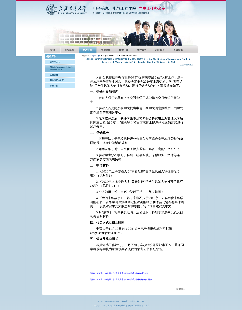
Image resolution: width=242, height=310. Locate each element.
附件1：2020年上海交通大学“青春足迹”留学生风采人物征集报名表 (119, 273)
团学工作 (123, 50)
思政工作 (87, 50)
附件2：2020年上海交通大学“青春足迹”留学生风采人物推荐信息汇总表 (121, 279)
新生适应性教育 (57, 80)
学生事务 (142, 50)
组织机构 (69, 50)
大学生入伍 (55, 62)
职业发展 (160, 50)
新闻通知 (54, 75)
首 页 (52, 50)
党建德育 (105, 50)
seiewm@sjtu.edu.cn (113, 301)
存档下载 (54, 85)
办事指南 (178, 50)
